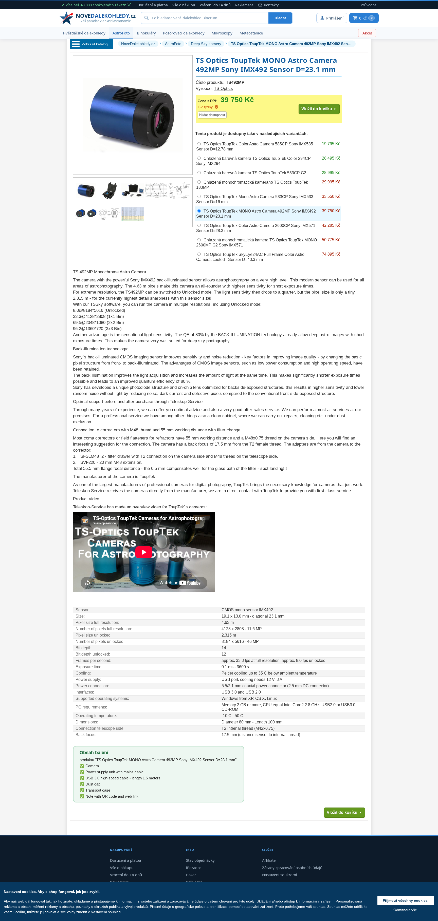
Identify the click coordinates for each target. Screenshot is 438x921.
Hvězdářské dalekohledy (84, 32)
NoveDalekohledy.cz (138, 44)
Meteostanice (251, 32)
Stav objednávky (200, 860)
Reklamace (244, 5)
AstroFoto (121, 32)
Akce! (367, 32)
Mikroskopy (222, 32)
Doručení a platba (152, 5)
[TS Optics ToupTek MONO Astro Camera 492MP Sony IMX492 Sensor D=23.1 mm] (86, 190)
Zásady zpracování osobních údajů (292, 867)
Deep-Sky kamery (206, 44)
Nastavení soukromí (279, 874)
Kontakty (271, 5)
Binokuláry (146, 32)
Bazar (191, 874)
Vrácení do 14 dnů (215, 5)
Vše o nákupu (183, 5)
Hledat (280, 17)
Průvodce (368, 5)
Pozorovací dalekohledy (184, 32)
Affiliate (269, 860)
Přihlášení (334, 18)
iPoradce (193, 867)
